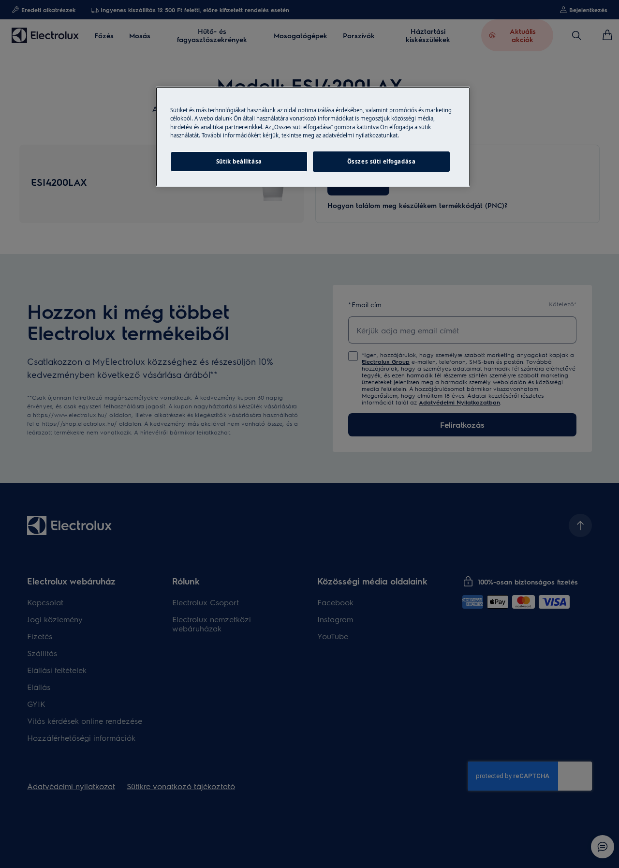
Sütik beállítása (239, 161)
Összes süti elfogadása (381, 161)
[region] (313, 136)
